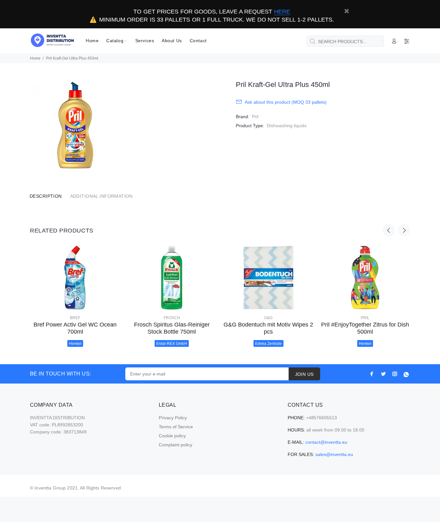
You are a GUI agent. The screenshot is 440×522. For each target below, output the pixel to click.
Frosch (172, 318)
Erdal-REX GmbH (171, 343)
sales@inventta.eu (334, 454)
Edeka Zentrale (268, 343)
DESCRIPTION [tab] (46, 196)
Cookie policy (172, 435)
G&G (268, 318)
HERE (282, 11)
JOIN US (304, 374)
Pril (255, 116)
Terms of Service (176, 426)
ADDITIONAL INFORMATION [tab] (101, 196)
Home (35, 58)
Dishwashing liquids (287, 125)
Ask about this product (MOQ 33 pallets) (286, 102)
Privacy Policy (173, 417)
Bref (75, 318)
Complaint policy (175, 444)
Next (404, 230)
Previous (389, 230)
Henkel (75, 343)
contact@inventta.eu (326, 442)
